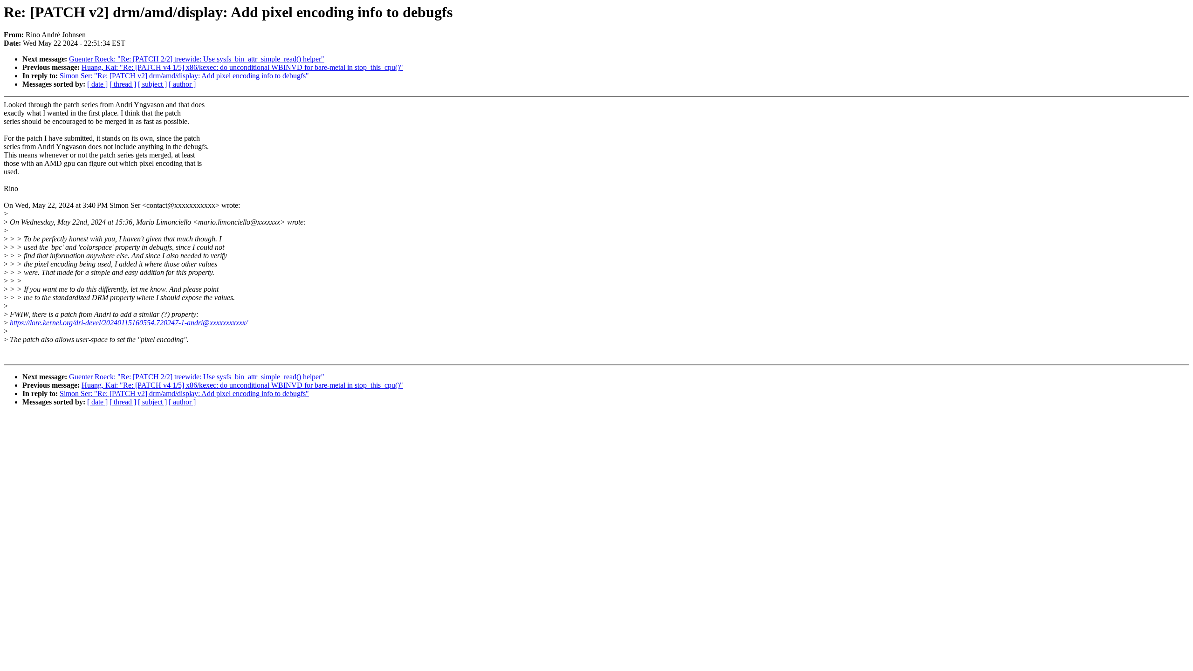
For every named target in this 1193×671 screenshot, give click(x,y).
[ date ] (97, 84)
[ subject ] (152, 84)
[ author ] (182, 84)
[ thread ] (123, 84)
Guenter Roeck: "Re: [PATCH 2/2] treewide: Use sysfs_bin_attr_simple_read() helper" (196, 59)
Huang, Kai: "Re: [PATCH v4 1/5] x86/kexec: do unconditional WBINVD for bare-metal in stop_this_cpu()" (242, 67)
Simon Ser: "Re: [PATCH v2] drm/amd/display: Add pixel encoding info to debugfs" (184, 76)
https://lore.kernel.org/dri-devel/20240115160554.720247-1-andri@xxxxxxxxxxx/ (128, 323)
